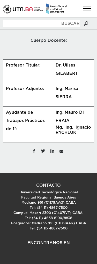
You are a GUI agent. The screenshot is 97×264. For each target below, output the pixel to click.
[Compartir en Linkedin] (52, 150)
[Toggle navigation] (87, 8)
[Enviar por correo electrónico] (61, 150)
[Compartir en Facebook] (34, 150)
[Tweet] (43, 150)
